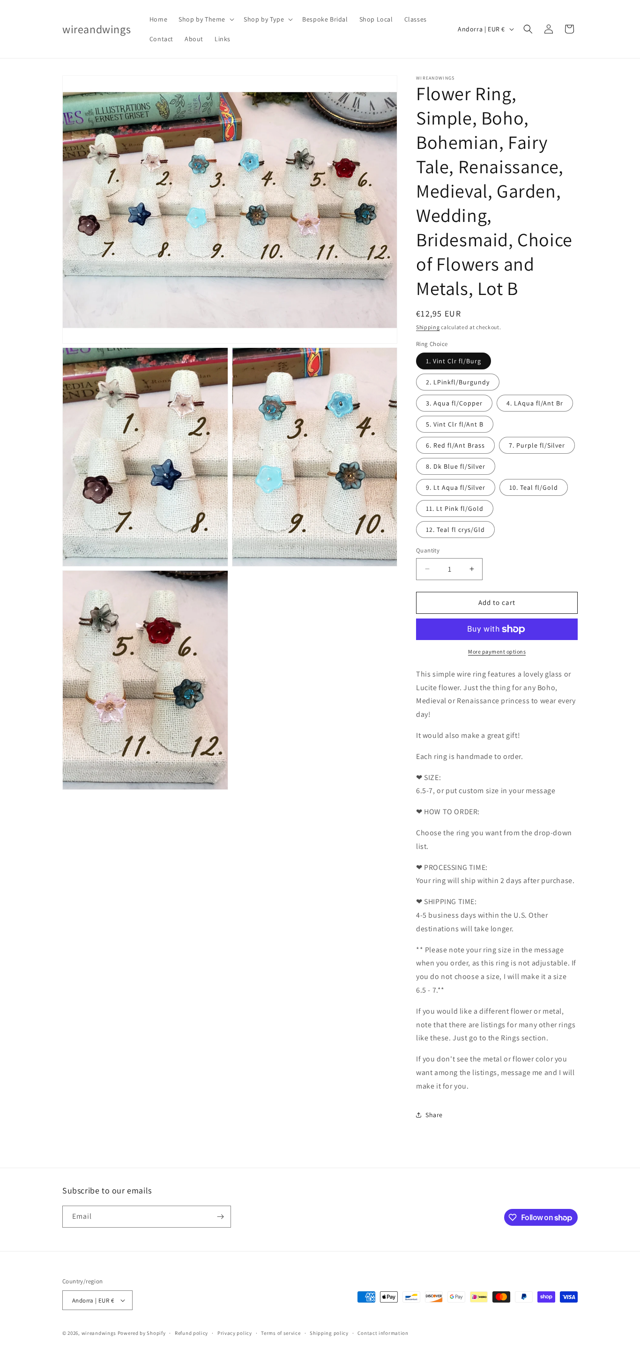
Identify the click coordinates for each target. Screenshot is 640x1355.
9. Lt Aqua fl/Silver (455, 487)
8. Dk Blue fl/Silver (455, 466)
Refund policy (191, 1333)
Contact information (382, 1333)
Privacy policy (234, 1333)
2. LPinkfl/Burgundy (458, 382)
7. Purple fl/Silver (537, 445)
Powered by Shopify (142, 1333)
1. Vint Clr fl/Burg (453, 361)
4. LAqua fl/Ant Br (534, 403)
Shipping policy (329, 1333)
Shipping (428, 327)
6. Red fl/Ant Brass (455, 445)
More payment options (497, 651)
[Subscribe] (220, 1217)
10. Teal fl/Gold (533, 487)
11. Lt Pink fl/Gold (455, 508)
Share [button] (434, 1115)
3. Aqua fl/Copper (454, 403)
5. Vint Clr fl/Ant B (455, 424)
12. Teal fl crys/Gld (455, 529)
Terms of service (280, 1333)
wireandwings (99, 1333)
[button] (205, 19)
